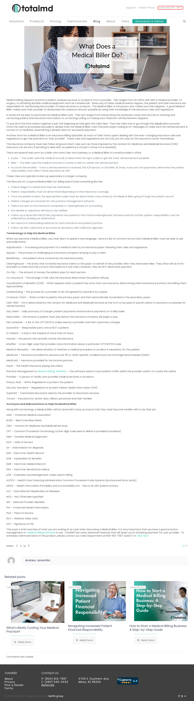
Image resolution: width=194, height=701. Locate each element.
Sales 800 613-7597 (170, 7)
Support (131, 8)
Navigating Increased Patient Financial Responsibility (90, 628)
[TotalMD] (32, 8)
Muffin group (55, 696)
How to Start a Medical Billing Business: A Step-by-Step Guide (158, 628)
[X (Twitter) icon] (182, 696)
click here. (143, 535)
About (9, 679)
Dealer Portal (147, 8)
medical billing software (41, 532)
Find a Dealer (14, 685)
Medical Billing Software (52, 371)
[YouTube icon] (185, 696)
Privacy (10, 682)
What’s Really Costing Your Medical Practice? (32, 630)
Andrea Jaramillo (37, 560)
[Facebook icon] (179, 696)
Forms (9, 688)
